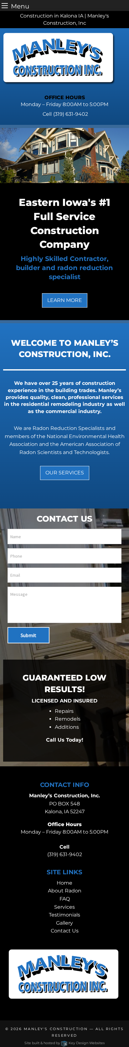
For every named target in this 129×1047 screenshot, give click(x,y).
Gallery (64, 923)
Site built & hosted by (64, 1043)
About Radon (64, 891)
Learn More (64, 300)
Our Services (64, 473)
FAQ (64, 899)
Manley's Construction (56, 1029)
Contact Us (65, 931)
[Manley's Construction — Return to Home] (59, 58)
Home (64, 883)
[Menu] (5, 5)
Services (64, 907)
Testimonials (64, 915)
